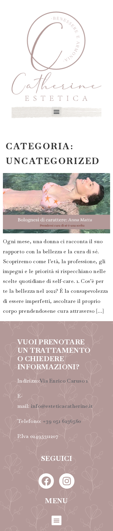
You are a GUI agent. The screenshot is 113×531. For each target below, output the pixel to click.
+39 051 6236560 (62, 421)
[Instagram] (66, 481)
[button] (56, 111)
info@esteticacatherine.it (62, 406)
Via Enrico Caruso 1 (64, 380)
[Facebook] (46, 481)
